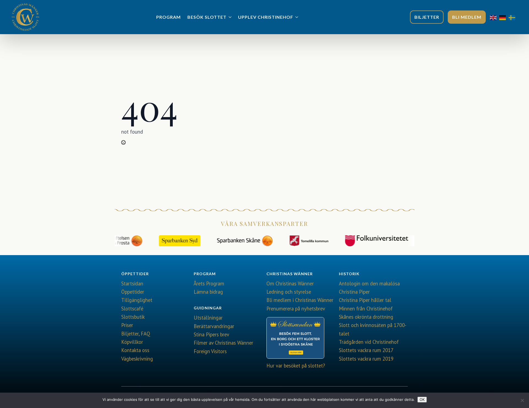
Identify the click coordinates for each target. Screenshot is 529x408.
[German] (504, 17)
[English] (494, 17)
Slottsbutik (133, 317)
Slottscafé (132, 308)
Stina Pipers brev (211, 334)
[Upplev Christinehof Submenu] (297, 17)
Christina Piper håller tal (365, 300)
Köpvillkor (132, 342)
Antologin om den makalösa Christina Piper (369, 287)
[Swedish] (513, 17)
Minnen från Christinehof (366, 308)
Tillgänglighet (136, 300)
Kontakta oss (135, 350)
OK (422, 399)
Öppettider (132, 291)
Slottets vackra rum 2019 (366, 358)
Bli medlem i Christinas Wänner (299, 300)
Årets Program (209, 283)
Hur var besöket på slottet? (295, 365)
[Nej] (522, 400)
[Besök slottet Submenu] (230, 17)
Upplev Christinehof (265, 17)
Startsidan (132, 283)
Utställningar (208, 317)
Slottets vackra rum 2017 (366, 350)
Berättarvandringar (214, 326)
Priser (127, 325)
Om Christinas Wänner (290, 283)
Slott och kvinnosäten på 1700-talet (372, 329)
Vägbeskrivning (137, 358)
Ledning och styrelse (288, 291)
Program (168, 17)
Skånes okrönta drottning (366, 317)
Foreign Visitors (210, 351)
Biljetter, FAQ (135, 333)
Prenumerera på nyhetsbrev (295, 308)
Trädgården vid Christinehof (369, 342)
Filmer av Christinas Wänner (223, 342)
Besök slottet (206, 17)
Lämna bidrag (208, 291)
